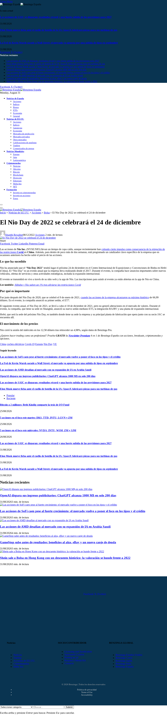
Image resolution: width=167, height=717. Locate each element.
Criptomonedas (14, 163)
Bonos (16, 107)
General (16, 116)
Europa (16, 154)
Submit (69, 707)
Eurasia (39, 344)
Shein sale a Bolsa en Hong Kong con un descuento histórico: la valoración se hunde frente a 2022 (52, 81)
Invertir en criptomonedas (24, 192)
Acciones (17, 101)
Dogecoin (17, 178)
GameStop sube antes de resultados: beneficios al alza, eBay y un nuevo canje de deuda (47, 78)
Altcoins (17, 169)
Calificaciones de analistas (25, 142)
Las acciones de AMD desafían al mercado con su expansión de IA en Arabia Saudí (45, 75)
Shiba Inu (17, 183)
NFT (15, 186)
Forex (15, 198)
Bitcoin (16, 172)
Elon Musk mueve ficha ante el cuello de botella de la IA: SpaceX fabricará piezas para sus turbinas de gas (58, 30)
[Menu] (1, 204)
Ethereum (17, 181)
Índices (16, 104)
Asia (15, 157)
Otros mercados (20, 139)
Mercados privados (21, 136)
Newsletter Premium (79, 335)
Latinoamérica (19, 160)
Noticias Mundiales (15, 151)
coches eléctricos (15, 344)
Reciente (11, 398)
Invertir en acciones (21, 195)
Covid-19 (30, 344)
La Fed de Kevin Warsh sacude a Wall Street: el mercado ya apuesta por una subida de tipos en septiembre (59, 42)
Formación (12, 189)
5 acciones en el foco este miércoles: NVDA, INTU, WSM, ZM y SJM (38, 430)
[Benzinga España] (20, 89)
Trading (16, 145)
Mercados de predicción (23, 133)
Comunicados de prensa (23, 148)
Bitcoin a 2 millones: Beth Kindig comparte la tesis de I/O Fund (34, 404)
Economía (17, 113)
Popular (11, 395)
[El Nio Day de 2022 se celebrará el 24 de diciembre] (28, 237)
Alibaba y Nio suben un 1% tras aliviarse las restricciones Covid (48, 284)
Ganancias (17, 128)
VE (55, 344)
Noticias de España (15, 98)
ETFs (15, 110)
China (3, 344)
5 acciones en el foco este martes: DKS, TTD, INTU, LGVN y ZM (36, 417)
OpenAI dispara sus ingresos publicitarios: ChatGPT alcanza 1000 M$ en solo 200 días (46, 69)
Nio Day (48, 344)
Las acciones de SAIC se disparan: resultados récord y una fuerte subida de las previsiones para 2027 (56, 17)
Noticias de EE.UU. (15, 119)
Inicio (3, 212)
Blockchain (18, 175)
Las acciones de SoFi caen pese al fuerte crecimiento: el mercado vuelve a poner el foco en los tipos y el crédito (58, 72)
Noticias (16, 166)
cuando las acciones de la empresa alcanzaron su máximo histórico (115, 297)
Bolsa (47, 212)
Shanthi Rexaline (14, 234)
